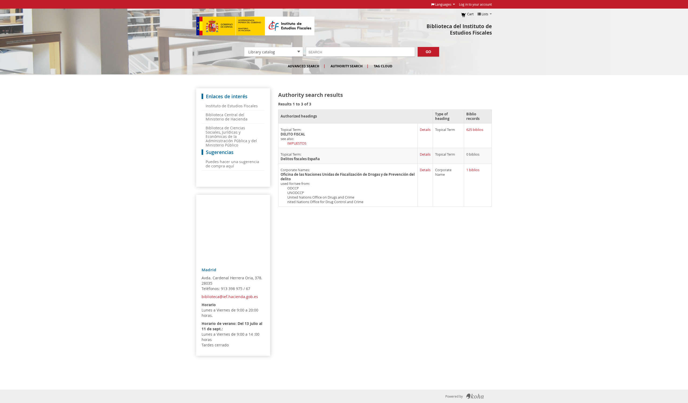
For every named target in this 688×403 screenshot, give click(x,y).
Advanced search (303, 66)
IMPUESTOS (296, 143)
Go (428, 51)
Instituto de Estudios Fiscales (255, 26)
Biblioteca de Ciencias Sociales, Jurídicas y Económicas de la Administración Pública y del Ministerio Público (231, 136)
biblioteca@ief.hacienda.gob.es (230, 296)
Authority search (347, 66)
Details (425, 129)
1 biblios (472, 170)
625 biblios (474, 129)
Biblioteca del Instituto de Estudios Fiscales (459, 29)
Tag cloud (383, 66)
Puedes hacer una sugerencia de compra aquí (232, 163)
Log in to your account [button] (475, 4)
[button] (443, 4)
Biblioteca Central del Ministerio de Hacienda (227, 117)
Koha (475, 396)
